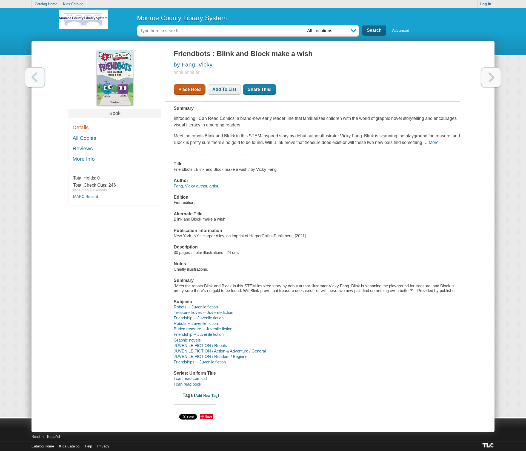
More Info (84, 159)
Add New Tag (206, 396)
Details (81, 127)
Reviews (83, 148)
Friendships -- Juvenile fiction (200, 362)
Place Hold (189, 89)
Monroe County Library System (182, 18)
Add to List (224, 89)
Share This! (259, 89)
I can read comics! (190, 378)
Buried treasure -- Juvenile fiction (203, 328)
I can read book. (188, 384)
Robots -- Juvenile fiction (196, 307)
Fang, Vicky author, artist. (196, 186)
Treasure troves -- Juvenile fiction (203, 312)
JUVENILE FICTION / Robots (200, 345)
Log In (485, 4)
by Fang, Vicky (193, 64)
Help (88, 446)
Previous (35, 77)
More (434, 142)
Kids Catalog (73, 4)
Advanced (400, 30)
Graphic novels (187, 340)
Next (491, 77)
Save (208, 416)
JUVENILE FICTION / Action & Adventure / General (220, 351)
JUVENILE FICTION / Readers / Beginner (211, 356)
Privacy (103, 446)
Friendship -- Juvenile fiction (199, 318)
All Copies (84, 138)
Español (53, 437)
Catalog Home (46, 4)
